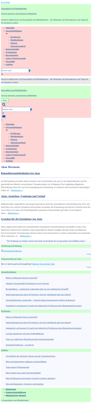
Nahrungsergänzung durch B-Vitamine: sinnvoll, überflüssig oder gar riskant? (38, 295)
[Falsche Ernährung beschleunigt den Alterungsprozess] (11, 251)
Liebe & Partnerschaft (16, 58)
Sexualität (10, 62)
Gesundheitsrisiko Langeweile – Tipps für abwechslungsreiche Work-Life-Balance (40, 300)
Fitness (14, 43)
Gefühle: (4, 350)
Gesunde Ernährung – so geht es (20, 345)
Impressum (11, 389)
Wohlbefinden (17, 40)
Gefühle (9, 65)
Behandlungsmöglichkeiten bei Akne (20, 173)
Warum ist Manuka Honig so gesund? (21, 278)
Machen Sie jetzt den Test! (43, 264)
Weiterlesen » (17, 190)
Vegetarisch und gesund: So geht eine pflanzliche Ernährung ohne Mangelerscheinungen (44, 306)
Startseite (10, 28)
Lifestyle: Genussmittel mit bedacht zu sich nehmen (27, 284)
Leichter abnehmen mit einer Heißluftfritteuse (25, 334)
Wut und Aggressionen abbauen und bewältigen (26, 362)
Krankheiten (11, 52)
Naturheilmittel (12, 49)
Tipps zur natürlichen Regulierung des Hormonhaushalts (30, 339)
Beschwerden (12, 55)
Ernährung (15, 37)
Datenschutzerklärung (16, 392)
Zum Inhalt (5, 2)
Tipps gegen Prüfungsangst (17, 367)
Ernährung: (5, 311)
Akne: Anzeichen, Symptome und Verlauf (23, 196)
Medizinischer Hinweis (16, 396)
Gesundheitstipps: (8, 272)
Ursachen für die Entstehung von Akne (21, 219)
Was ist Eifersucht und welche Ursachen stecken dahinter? (30, 378)
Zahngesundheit (18, 46)
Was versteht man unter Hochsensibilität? (23, 373)
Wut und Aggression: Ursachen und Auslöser (25, 384)
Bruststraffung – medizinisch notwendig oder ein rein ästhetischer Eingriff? (37, 289)
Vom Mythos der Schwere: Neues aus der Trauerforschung (30, 356)
